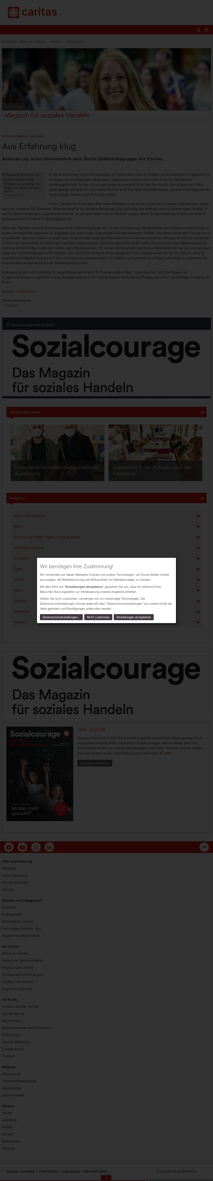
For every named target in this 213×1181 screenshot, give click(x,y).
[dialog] (106, 590)
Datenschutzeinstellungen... (61, 617)
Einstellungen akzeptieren (133, 617)
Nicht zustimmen (98, 617)
